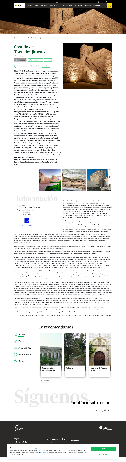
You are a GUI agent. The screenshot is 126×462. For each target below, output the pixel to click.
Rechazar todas (103, 454)
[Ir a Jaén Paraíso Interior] (19, 5)
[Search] (105, 6)
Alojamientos (66, 6)
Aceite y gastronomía (93, 6)
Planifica (78, 6)
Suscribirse (75, 440)
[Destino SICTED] (27, 222)
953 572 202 (26, 212)
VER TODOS (45, 381)
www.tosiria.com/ (27, 214)
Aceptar (103, 448)
